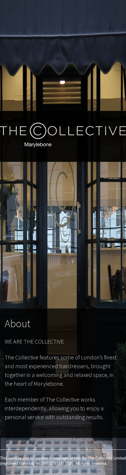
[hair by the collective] (63, 155)
